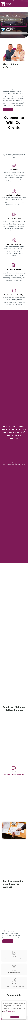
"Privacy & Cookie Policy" (9, 1011)
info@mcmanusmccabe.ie (18, 0)
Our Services (14, 25)
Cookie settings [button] (7, 1014)
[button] (26, 4)
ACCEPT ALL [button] (15, 1017)
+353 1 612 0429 (9, 0)
